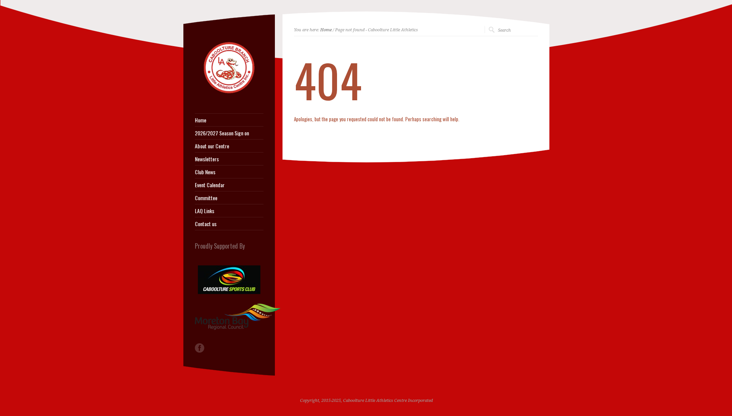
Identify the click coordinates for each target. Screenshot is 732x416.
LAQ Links (204, 211)
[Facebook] (199, 348)
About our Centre (212, 146)
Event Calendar (210, 185)
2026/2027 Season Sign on (222, 133)
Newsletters (207, 159)
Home (326, 29)
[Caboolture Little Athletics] (229, 94)
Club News (205, 172)
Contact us (206, 223)
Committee (206, 198)
